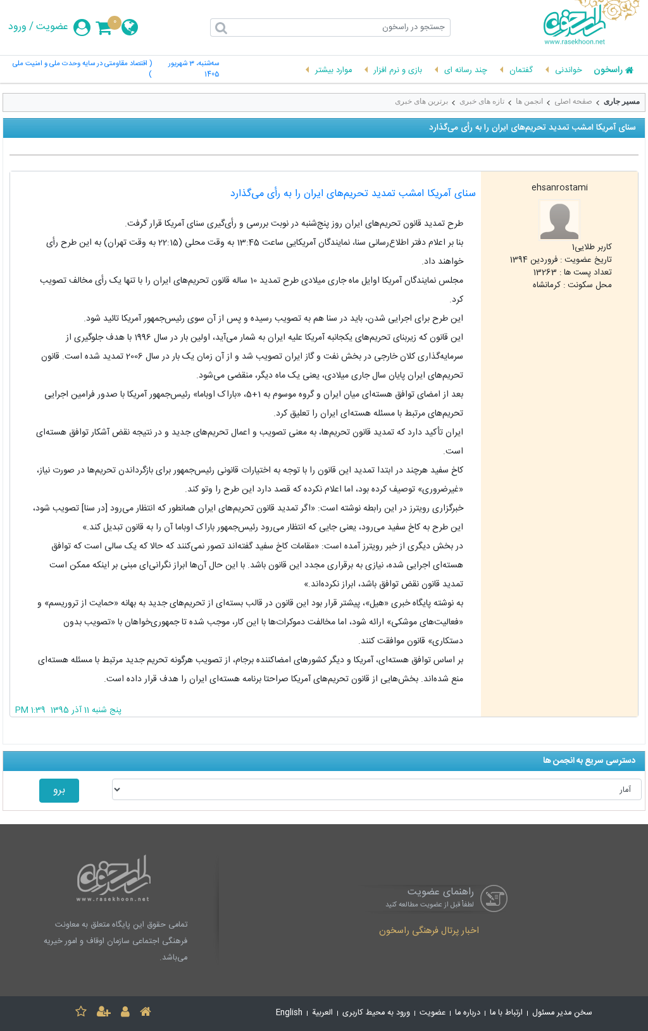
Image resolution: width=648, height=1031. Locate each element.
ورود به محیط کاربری (376, 1013)
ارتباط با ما (506, 1013)
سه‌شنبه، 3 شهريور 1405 (193, 69)
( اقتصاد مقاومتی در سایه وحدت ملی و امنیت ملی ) (82, 69)
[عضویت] (104, 1013)
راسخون (608, 71)
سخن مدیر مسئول (562, 1013)
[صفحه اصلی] (145, 1013)
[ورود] (125, 1013)
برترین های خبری (421, 101)
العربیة (322, 1013)
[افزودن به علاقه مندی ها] (81, 1013)
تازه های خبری (481, 101)
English (289, 1013)
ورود (17, 27)
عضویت (52, 27)
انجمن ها (529, 101)
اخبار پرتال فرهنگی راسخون (429, 932)
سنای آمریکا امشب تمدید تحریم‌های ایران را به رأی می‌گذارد (353, 193)
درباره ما (467, 1013)
